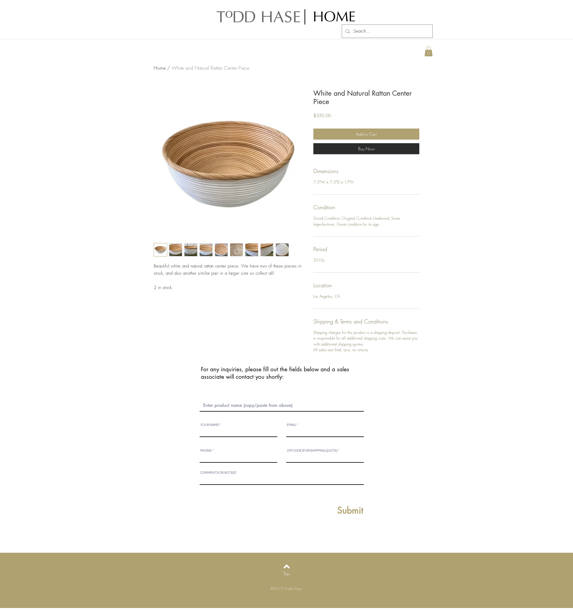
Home (160, 68)
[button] (428, 51)
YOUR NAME (209, 425)
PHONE (206, 450)
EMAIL (291, 425)
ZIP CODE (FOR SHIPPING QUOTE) (312, 450)
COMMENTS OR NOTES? (218, 472)
